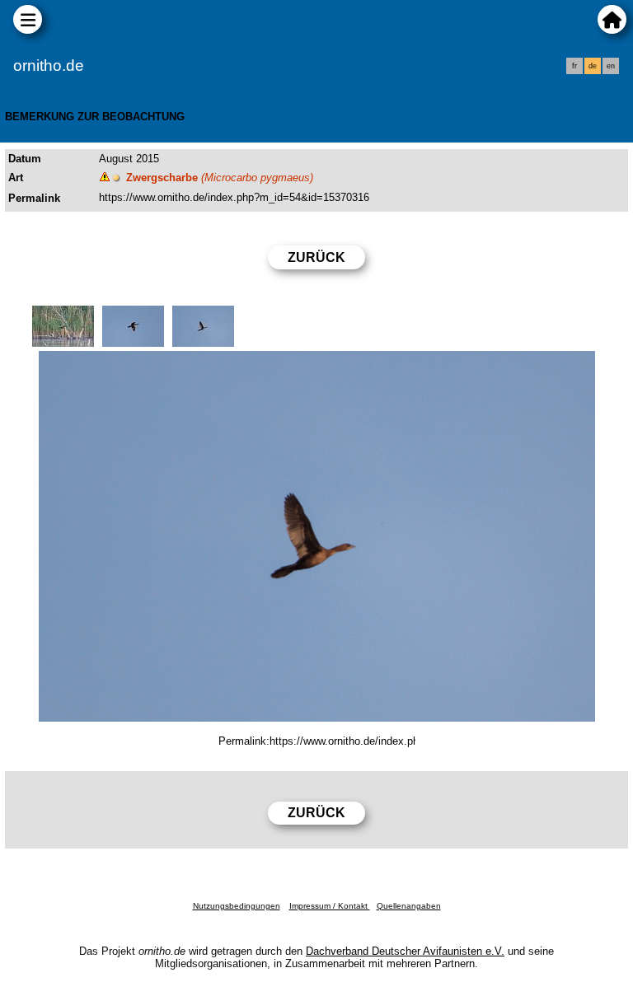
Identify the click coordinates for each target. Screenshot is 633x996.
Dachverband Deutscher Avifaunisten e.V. (405, 951)
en (611, 66)
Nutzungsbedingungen (236, 905)
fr (574, 66)
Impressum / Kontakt (329, 905)
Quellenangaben (409, 905)
